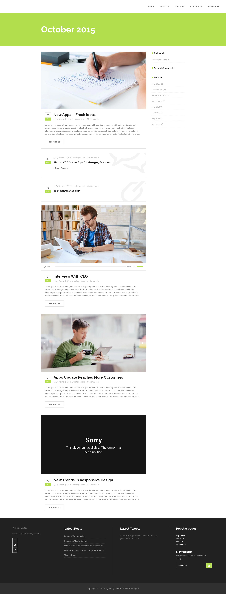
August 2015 (157, 101)
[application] (93, 267)
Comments (94, 119)
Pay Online (180, 535)
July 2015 (156, 107)
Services (180, 541)
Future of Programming (74, 536)
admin (61, 119)
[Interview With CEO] (93, 234)
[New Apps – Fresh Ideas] (93, 80)
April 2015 (156, 124)
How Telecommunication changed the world (84, 550)
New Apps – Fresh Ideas (75, 115)
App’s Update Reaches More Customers (88, 377)
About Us (180, 538)
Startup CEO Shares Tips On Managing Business (82, 162)
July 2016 (156, 84)
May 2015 (156, 118)
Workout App (70, 555)
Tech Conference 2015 (66, 190)
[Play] (44, 266)
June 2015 (156, 113)
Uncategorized (78, 119)
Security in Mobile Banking (75, 541)
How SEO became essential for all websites (83, 546)
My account (181, 544)
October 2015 (158, 90)
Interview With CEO (71, 276)
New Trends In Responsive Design (83, 480)
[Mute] (134, 266)
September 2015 (159, 95)
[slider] (140, 266)
